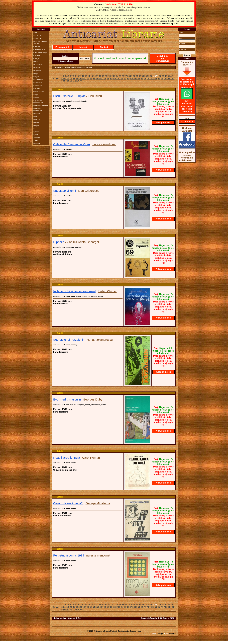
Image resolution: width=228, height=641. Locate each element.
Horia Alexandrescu (100, 339)
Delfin (35, 61)
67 (131, 78)
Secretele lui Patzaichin (68, 339)
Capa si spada (39, 49)
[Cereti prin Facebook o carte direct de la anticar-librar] (187, 147)
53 (91, 78)
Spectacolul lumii (64, 190)
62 (116, 78)
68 (133, 78)
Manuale (36, 114)
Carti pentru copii (40, 52)
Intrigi (35, 95)
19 (103, 76)
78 (162, 78)
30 (134, 76)
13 (86, 76)
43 (62, 78)
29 (131, 76)
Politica (36, 117)
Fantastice (37, 86)
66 (128, 78)
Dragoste (37, 70)
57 (102, 78)
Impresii (83, 47)
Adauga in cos (163, 122)
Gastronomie (38, 92)
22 (111, 76)
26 (123, 76)
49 (79, 78)
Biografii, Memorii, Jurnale (40, 42)
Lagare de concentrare (38, 102)
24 (117, 76)
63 (119, 78)
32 (140, 76)
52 (88, 78)
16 (94, 76)
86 (71, 81)
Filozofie (36, 89)
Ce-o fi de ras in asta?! (68, 503)
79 (165, 78)
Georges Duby (92, 399)
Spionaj (36, 132)
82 (173, 78)
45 (68, 78)
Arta (35, 32)
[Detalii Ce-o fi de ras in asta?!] (137, 540)
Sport (35, 135)
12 (83, 76)
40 (166, 76)
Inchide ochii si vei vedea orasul (74, 291)
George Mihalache (98, 503)
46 (71, 78)
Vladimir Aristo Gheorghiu (83, 242)
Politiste (36, 120)
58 (105, 78)
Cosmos (36, 55)
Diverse (36, 67)
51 (85, 78)
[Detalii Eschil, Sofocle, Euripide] (137, 129)
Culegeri (36, 58)
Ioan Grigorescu (88, 190)
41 (169, 76)
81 (170, 78)
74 (150, 78)
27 (126, 76)
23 (114, 76)
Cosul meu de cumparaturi (162, 58)
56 (99, 78)
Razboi (36, 123)
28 (128, 76)
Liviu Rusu (95, 96)
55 (96, 78)
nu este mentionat (104, 144)
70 (139, 78)
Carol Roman (91, 457)
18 (100, 76)
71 (142, 78)
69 (136, 78)
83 (62, 81)
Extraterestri (38, 79)
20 (106, 76)
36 (151, 76)
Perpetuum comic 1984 (68, 555)
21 (108, 76)
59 (108, 78)
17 (97, 76)
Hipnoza (58, 242)
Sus (79, 618)
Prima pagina (60, 618)
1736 (77, 81)
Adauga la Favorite (149, 618)
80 (167, 78)
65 (125, 78)
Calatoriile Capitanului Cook (71, 144)
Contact (104, 47)
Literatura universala (37, 110)
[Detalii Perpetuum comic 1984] (137, 595)
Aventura (37, 38)
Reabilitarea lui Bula (66, 457)
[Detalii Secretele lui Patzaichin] (138, 384)
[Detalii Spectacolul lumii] (137, 226)
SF (34, 129)
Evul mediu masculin (67, 399)
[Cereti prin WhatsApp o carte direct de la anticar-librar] (187, 98)
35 (148, 76)
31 (137, 76)
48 (77, 78)
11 (80, 76)
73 (148, 78)
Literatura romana (40, 106)
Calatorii (36, 46)
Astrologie (37, 35)
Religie (36, 126)
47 (74, 78)
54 (94, 78)
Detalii (60, 89)
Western (36, 144)
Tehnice (36, 138)
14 (89, 76)
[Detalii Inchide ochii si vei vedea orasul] (137, 324)
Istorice (36, 98)
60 (111, 78)
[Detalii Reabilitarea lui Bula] (137, 488)
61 (113, 78)
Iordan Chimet (107, 291)
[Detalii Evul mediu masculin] (137, 442)
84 (65, 81)
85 (68, 81)
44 (65, 78)
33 (143, 76)
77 (159, 78)
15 (91, 76)
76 (156, 78)
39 (163, 76)
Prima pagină (62, 47)
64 (122, 78)
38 (160, 76)
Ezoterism (37, 83)
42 (171, 76)
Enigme (36, 76)
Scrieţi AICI (187, 121)
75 (153, 78)
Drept (35, 73)
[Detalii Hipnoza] (137, 276)
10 (77, 76)
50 (82, 78)
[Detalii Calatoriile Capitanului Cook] (137, 175)
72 (145, 78)
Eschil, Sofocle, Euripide (69, 96)
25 (120, 76)
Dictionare (37, 64)
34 (145, 76)
